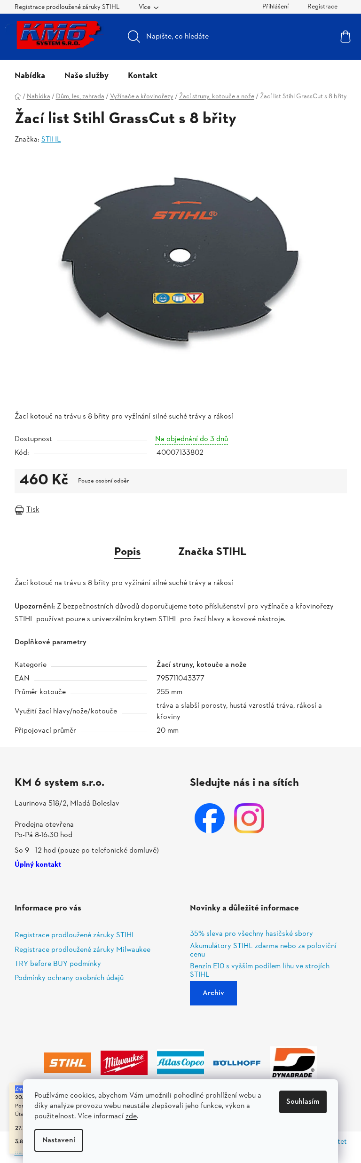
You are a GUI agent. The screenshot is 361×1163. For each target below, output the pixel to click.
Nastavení (58, 1140)
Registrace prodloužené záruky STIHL (67, 7)
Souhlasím (303, 1102)
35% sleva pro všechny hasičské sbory (251, 934)
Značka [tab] (212, 552)
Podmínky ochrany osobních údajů (69, 978)
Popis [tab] (127, 552)
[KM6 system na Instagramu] (249, 818)
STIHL (51, 139)
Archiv (213, 993)
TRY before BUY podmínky (58, 964)
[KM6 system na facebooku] (209, 818)
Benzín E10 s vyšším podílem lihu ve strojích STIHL (260, 971)
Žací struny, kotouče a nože (202, 665)
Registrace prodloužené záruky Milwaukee (82, 950)
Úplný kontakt (38, 865)
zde (131, 1116)
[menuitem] (30, 76)
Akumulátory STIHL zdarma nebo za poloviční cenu (263, 950)
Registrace (322, 6)
